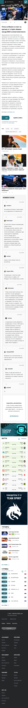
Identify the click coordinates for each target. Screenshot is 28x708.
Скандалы (16, 128)
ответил (8, 99)
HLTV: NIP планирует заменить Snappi (12, 149)
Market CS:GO (13, 619)
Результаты (23, 438)
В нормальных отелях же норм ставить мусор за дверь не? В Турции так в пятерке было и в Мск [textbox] (14, 277)
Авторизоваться (14, 416)
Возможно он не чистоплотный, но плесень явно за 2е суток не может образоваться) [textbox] (13, 357)
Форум (15, 657)
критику (16, 38)
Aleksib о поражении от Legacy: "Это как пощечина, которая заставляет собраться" (13, 169)
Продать (3, 642)
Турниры (20, 5)
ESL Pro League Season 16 (11, 131)
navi (20, 131)
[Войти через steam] (26, 2)
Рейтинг (9, 623)
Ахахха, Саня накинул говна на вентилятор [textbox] (12, 261)
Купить (3, 657)
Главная (3, 5)
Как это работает (5, 645)
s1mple (7, 128)
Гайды (15, 645)
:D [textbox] (4, 391)
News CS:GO (4, 619)
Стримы (14, 5)
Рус (25, 571)
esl (11, 128)
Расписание (16, 665)
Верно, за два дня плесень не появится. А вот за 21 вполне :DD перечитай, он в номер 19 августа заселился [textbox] (14, 375)
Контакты (14, 623)
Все (19, 438)
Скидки (3, 650)
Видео (15, 660)
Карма (3, 623)
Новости (8, 5)
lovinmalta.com (11, 112)
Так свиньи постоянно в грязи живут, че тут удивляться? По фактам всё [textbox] (14, 210)
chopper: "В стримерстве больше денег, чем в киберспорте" (14, 189)
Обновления (4, 675)
